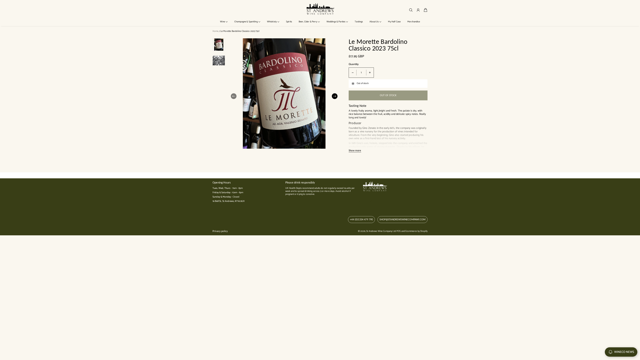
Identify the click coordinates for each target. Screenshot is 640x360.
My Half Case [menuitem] (394, 22)
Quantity (354, 64)
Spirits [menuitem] (289, 22)
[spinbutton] (361, 73)
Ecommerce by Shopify (416, 231)
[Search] (411, 10)
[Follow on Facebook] (365, 201)
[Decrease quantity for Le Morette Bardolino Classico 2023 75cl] (353, 73)
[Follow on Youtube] (376, 201)
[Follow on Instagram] (370, 201)
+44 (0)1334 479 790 (361, 219)
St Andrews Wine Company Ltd (381, 231)
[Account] (418, 10)
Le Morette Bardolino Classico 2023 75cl (239, 31)
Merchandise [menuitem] (413, 22)
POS (398, 231)
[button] (224, 22)
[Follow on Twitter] (359, 201)
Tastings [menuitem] (359, 22)
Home (215, 31)
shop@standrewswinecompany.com (403, 219)
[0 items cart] (426, 10)
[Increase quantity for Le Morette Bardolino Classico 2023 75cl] (370, 73)
